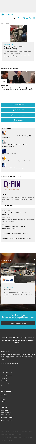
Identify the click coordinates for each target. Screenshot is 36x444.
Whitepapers (7, 128)
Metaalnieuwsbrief (19, 115)
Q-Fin (4, 194)
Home (2, 23)
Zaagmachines (8, 287)
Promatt (7, 290)
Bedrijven (3, 396)
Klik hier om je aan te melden (18, 323)
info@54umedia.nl (7, 420)
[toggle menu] (33, 18)
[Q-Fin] (12, 192)
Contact (3, 401)
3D (1, 385)
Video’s (3, 399)
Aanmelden (4, 394)
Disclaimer (22, 437)
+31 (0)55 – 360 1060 (7, 417)
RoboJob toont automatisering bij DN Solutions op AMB (16, 238)
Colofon (20, 434)
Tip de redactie (19, 104)
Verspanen (5, 224)
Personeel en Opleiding (9, 217)
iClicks (30, 431)
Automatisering (8, 44)
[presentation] (31, 259)
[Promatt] (7, 279)
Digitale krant (19, 109)
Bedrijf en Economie (8, 231)
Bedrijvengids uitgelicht (11, 177)
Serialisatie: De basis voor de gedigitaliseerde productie (16, 161)
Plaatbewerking (5, 378)
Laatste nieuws (7, 206)
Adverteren (19, 120)
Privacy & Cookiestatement (10, 437)
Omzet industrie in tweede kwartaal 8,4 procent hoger (16, 233)
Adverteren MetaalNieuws (8, 434)
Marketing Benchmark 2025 (9, 153)
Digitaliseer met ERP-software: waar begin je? (14, 168)
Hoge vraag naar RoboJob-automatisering (14, 48)
